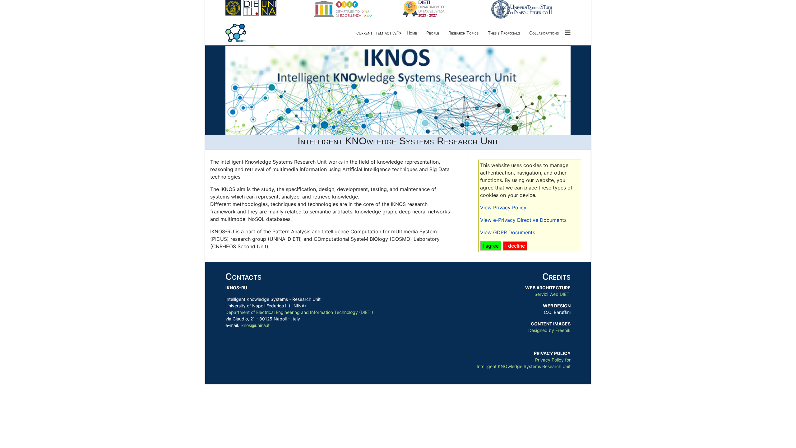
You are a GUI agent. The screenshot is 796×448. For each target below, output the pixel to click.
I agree (491, 246)
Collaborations (544, 32)
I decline (515, 246)
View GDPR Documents (507, 232)
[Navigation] (568, 33)
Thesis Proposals (504, 32)
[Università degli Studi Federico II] (531, 9)
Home (412, 32)
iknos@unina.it (255, 325)
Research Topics (463, 32)
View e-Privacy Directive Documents (523, 220)
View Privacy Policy (503, 207)
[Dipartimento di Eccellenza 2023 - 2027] (442, 9)
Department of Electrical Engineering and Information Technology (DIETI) (299, 312)
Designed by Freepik (549, 330)
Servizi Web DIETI (553, 294)
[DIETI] (265, 8)
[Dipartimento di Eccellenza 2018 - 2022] (353, 9)
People (432, 32)
